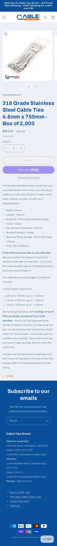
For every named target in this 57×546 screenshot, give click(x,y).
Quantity (7, 142)
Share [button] (9, 376)
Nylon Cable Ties (20, 492)
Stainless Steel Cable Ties (25, 496)
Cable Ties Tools (19, 501)
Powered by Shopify (38, 537)
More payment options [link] (28, 178)
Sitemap (15, 505)
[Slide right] (35, 86)
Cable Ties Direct (24, 537)
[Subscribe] (47, 421)
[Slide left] (21, 86)
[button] (4, 17)
